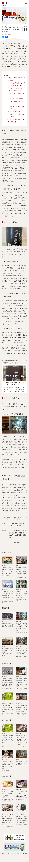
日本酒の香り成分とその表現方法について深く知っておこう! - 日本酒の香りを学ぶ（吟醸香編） (7, 707)
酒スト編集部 (4, 601)
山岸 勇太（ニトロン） (20, 632)
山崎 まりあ (4, 34)
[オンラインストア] (14, 841)
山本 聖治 (17, 577)
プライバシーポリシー (7, 853)
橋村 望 (3, 630)
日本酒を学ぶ (9, 34)
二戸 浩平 (17, 599)
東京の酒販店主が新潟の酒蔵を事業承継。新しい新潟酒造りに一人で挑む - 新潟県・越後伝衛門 (21, 682)
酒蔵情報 (7, 630)
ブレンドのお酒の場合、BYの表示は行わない (18, 101)
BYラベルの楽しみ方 (14, 111)
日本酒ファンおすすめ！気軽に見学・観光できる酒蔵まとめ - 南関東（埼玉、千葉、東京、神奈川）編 (21, 707)
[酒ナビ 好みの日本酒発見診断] (14, 850)
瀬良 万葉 (3, 688)
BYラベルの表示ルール (15, 91)
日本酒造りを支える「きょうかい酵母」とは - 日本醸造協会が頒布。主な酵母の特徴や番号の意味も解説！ (7, 682)
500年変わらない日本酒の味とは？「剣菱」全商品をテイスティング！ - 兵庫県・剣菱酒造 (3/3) (7, 652)
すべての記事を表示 (14, 543)
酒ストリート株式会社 (22, 853)
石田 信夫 (3, 575)
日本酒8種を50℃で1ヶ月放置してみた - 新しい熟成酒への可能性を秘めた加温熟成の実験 (21, 571)
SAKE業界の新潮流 (23, 577)
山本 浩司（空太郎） (19, 688)
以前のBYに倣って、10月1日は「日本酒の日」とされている (18, 85)
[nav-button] (26, 3)
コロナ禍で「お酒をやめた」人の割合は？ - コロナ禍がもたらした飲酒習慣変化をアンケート (7, 595)
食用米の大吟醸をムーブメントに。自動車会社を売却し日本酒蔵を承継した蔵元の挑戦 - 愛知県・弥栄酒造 (21, 818)
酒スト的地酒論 (23, 656)
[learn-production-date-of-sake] (14, 378)
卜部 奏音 (3, 826)
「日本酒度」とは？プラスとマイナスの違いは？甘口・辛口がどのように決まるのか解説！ (7, 765)
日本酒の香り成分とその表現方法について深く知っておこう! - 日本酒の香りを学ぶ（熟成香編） (21, 626)
